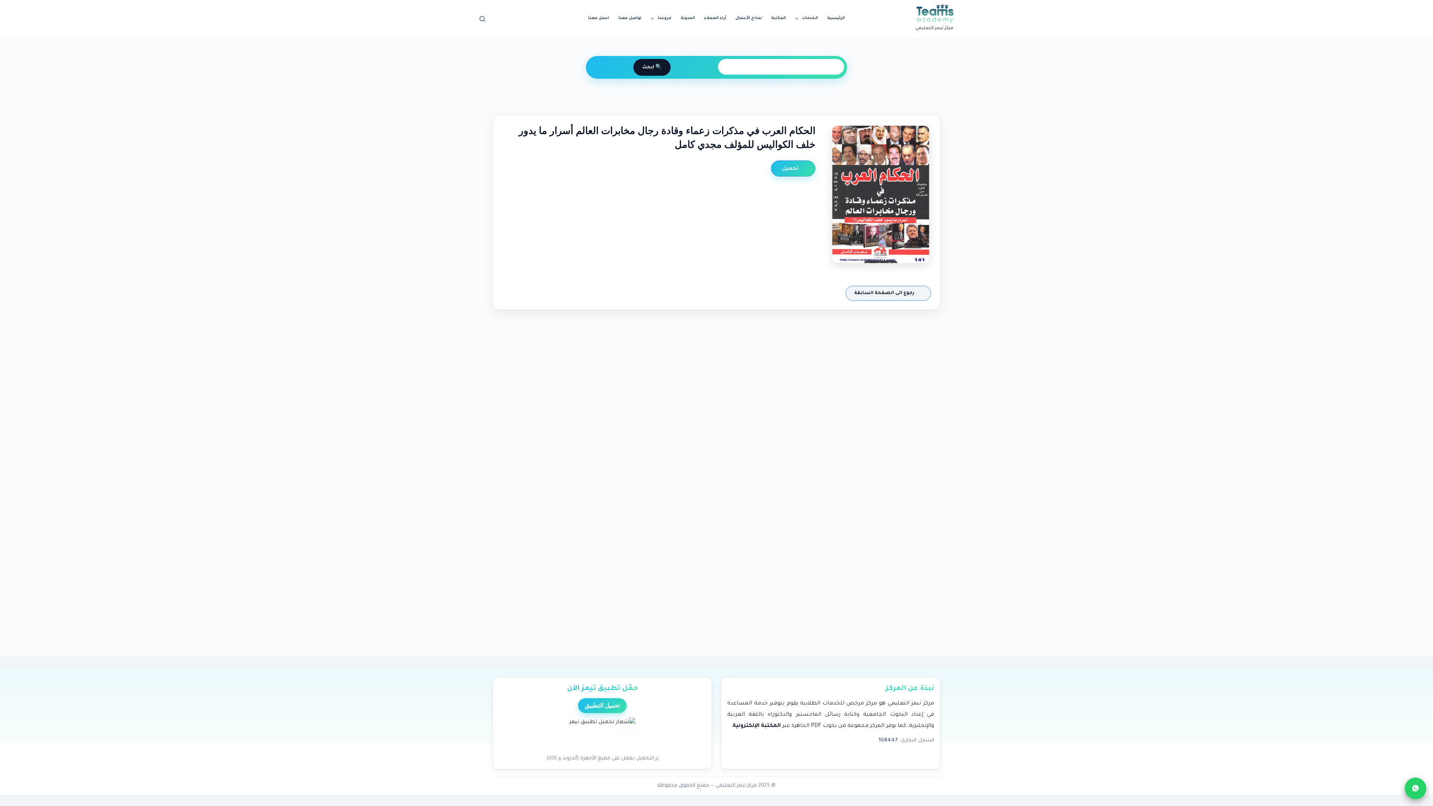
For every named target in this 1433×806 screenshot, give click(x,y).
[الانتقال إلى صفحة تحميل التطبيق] (602, 734)
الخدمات (810, 18)
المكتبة (778, 18)
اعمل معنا (598, 18)
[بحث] (482, 19)
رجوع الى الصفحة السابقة (884, 293)
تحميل (791, 169)
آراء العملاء (715, 18)
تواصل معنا (629, 18)
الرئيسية (836, 18)
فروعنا (664, 18)
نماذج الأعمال (749, 18)
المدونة (688, 18)
